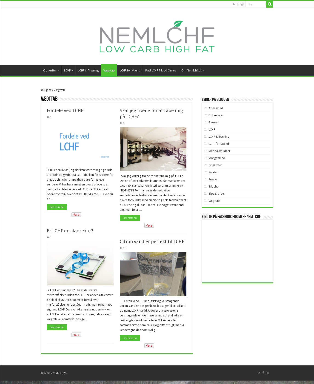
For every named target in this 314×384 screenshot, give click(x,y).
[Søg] (269, 4)
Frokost (213, 122)
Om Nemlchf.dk (191, 70)
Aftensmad (215, 108)
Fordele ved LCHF (65, 110)
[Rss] (234, 4)
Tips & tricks (216, 193)
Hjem (47, 90)
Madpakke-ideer (219, 151)
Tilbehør (214, 186)
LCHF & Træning (88, 70)
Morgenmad (216, 158)
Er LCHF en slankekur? (70, 230)
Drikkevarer (216, 115)
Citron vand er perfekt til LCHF (152, 241)
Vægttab (109, 70)
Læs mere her (57, 207)
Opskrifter (50, 70)
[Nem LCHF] (157, 36)
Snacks (212, 179)
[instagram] (242, 4)
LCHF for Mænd (130, 70)
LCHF (67, 70)
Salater (213, 172)
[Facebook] (238, 4)
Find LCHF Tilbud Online (160, 70)
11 (124, 248)
